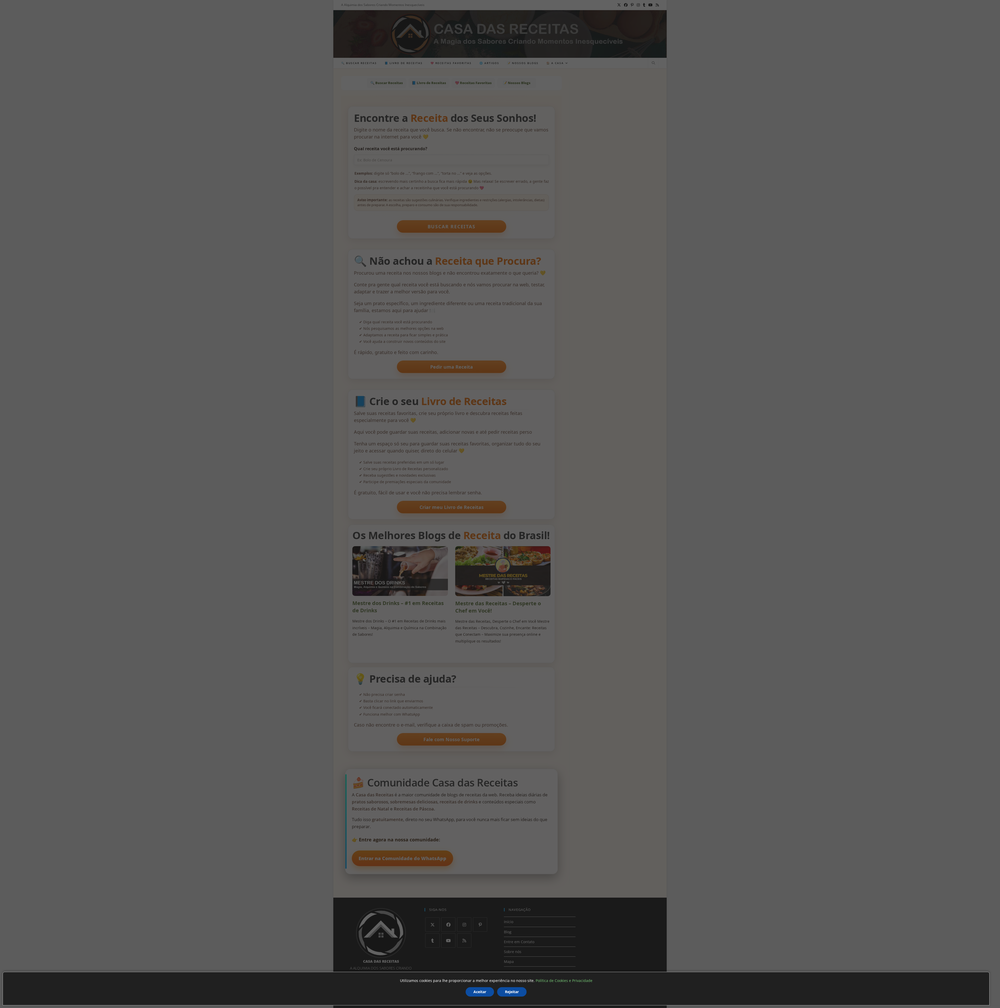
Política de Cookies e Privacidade (564, 980)
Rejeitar (512, 991)
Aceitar (479, 991)
